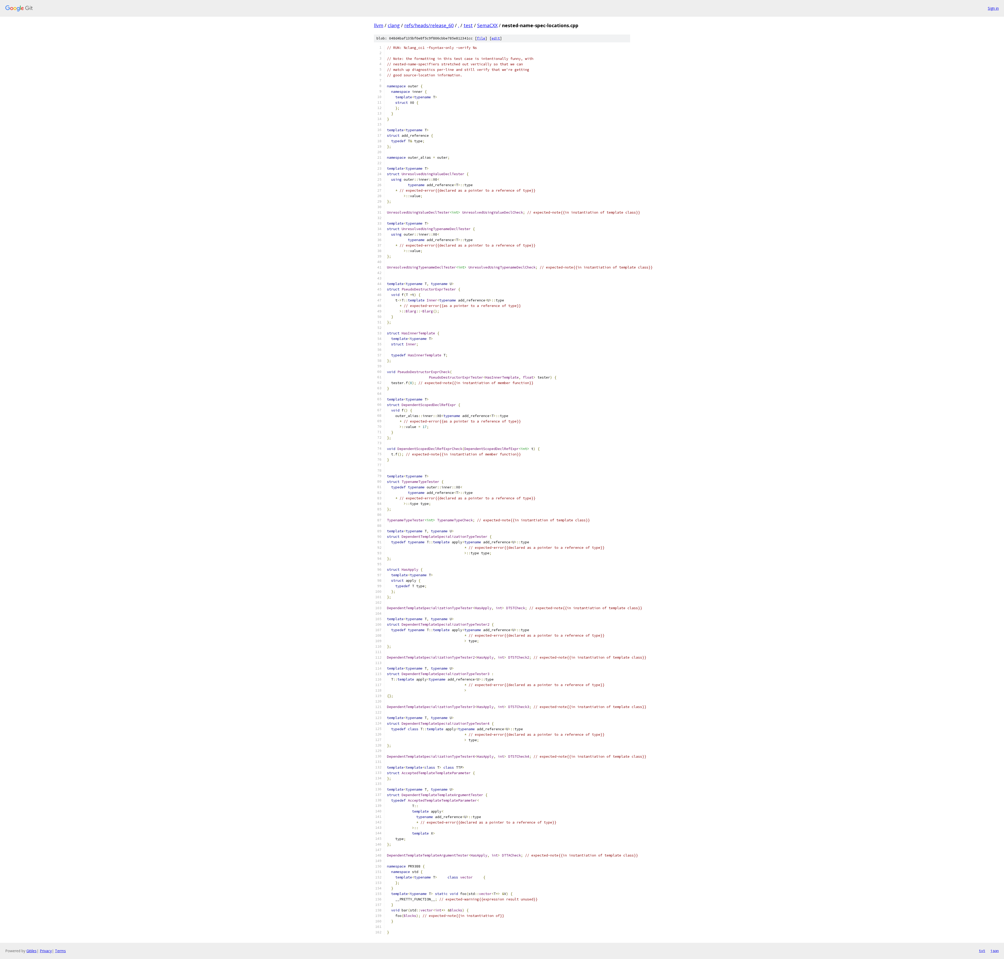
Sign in (993, 8)
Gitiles (31, 950)
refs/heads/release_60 (429, 25)
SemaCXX (487, 25)
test (468, 25)
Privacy (46, 950)
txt (982, 950)
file (481, 38)
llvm (378, 25)
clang (394, 25)
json (994, 950)
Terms (60, 950)
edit (496, 38)
